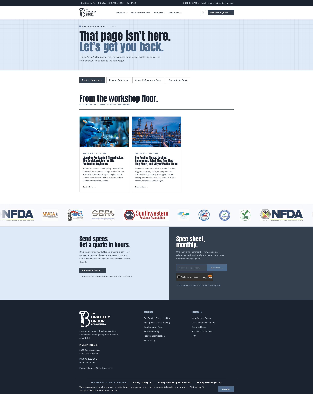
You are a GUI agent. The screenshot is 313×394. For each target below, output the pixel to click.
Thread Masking (151, 331)
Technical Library (200, 327)
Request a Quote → (220, 12)
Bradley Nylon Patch (153, 327)
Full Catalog (149, 340)
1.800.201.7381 (191, 3)
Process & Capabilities (202, 331)
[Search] (203, 12)
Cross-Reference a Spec (148, 80)
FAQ (194, 336)
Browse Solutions (118, 80)
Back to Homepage (92, 80)
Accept (226, 389)
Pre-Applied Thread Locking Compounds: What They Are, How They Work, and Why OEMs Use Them (156, 160)
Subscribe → (217, 268)
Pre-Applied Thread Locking (157, 318)
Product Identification (154, 336)
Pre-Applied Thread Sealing (157, 322)
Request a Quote (92, 270)
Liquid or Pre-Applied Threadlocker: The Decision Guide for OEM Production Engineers (103, 160)
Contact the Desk (178, 80)
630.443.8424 (88, 362)
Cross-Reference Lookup (203, 322)
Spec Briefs (88, 153)
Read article (89, 187)
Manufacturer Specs (201, 318)
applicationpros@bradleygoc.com (218, 3)
